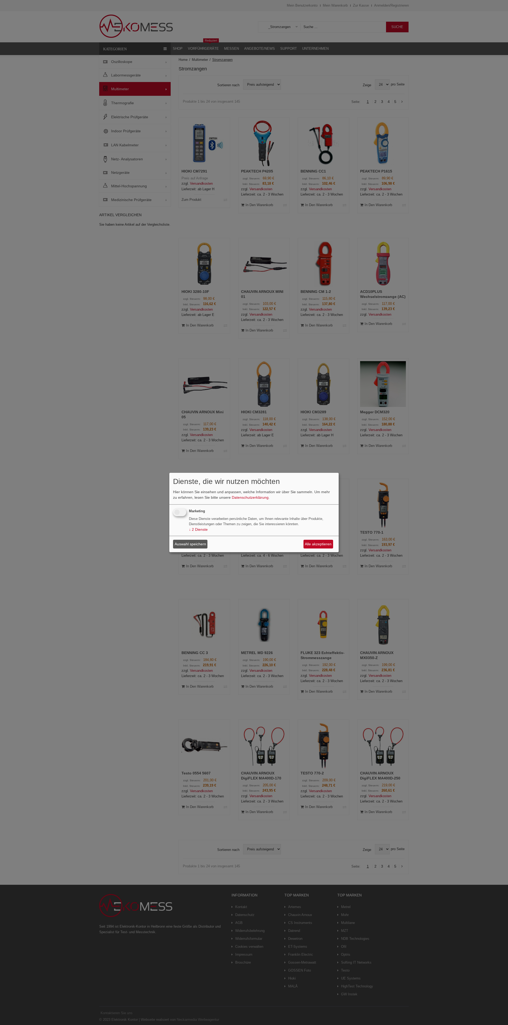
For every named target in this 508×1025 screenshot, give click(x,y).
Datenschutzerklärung (250, 497)
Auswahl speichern (190, 544)
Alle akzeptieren (318, 544)
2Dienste (198, 529)
